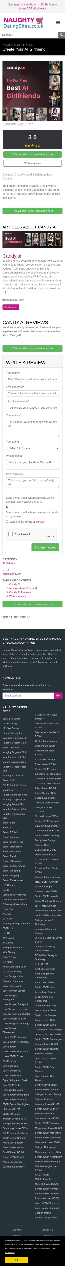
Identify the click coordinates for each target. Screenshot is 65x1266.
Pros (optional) (14, 455)
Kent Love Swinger (45, 969)
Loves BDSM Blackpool (14, 1099)
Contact (17, 1230)
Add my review (45, 547)
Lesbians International (14, 894)
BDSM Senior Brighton (14, 1138)
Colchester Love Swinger (48, 783)
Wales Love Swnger (12, 1162)
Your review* (13, 415)
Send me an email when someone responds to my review (32, 514)
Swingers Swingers (12, 947)
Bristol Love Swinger (45, 797)
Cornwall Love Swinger (47, 802)
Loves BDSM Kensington (15, 1042)
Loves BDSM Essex (12, 1056)
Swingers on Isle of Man (22, 4)
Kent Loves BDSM (44, 982)
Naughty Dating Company (16, 923)
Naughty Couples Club (14, 799)
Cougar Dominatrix (12, 733)
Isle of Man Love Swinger (48, 901)
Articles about (23, 588)
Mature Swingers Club (14, 762)
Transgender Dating (13, 1090)
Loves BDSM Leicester (32, 8)
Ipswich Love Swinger (46, 881)
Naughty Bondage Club (14, 794)
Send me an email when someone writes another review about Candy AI (30, 499)
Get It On (7, 918)
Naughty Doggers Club (14, 752)
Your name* (13, 372)
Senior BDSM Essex (45, 769)
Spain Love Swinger (45, 1015)
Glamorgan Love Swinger (48, 1029)
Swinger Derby (42, 845)
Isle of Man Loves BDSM (48, 910)
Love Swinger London (14, 990)
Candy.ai (11, 256)
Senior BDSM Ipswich (46, 896)
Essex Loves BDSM (45, 764)
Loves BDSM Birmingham (16, 1094)
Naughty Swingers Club (14, 809)
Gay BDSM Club (11, 1085)
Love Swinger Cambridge (15, 1023)
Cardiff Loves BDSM (13, 1152)
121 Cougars (9, 885)
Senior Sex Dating (12, 986)
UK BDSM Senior (11, 1114)
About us (47, 1230)
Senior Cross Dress (12, 842)
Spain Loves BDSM (45, 1020)
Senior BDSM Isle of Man (48, 915)
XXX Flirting (8, 952)
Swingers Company (12, 981)
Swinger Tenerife (44, 1053)
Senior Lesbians (11, 747)
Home (6, 44)
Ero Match (7, 962)
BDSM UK (7, 928)
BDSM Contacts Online (14, 785)
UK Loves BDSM (11, 1109)
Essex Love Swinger (45, 759)
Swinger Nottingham (45, 1147)
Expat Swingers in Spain (15, 1080)
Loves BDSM (9, 1046)
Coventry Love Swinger (47, 825)
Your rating (12, 441)
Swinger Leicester (44, 1099)
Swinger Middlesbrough (47, 1161)
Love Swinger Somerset (47, 1208)
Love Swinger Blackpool (15, 1004)
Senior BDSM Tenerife (46, 1048)
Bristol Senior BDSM (45, 793)
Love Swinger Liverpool (14, 1009)
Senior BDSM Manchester (48, 1132)
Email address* (15, 387)
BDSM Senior (48, 4)
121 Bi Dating (9, 723)
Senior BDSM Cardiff (13, 1157)
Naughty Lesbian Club (14, 742)
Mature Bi (7, 790)
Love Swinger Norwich (14, 1018)
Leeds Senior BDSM (45, 1010)
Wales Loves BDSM (12, 1142)
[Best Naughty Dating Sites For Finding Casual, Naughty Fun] (23, 22)
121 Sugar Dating (11, 971)
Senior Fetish (9, 856)
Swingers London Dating (48, 1094)
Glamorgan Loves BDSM (48, 1034)
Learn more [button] (9, 1253)
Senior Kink (8, 780)
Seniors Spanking (11, 861)
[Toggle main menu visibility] (58, 22)
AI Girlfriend (23, 45)
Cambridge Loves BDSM (15, 1128)
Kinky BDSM (41, 964)
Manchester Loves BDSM (48, 1128)
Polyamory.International (14, 904)
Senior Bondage (11, 837)
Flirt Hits (6, 933)
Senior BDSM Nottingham (48, 1156)
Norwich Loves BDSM (46, 1184)
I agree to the (26, 521)
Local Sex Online (11, 718)
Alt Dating (7, 942)
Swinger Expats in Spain (47, 877)
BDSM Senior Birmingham (16, 1104)
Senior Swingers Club (13, 866)
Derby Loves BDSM (45, 854)
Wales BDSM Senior (13, 1147)
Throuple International (14, 899)
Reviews (20, 592)
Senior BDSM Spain (45, 1024)
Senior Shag (9, 822)
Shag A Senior (9, 957)
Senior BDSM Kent (45, 987)
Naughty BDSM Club (13, 775)
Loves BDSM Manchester (15, 1051)
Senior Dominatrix (11, 851)
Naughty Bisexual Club (14, 757)
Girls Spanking (10, 1066)
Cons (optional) (15, 474)
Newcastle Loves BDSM (47, 1142)
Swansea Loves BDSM (47, 1118)
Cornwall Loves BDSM (46, 816)
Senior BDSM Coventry (47, 835)
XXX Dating (8, 938)
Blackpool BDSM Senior (15, 1123)
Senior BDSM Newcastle (48, 1137)
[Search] (61, 35)
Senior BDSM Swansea (47, 1123)
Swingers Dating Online (14, 738)
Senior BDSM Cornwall (47, 821)
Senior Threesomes (12, 880)
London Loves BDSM (46, 1084)
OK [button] (16, 1260)
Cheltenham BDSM (45, 746)
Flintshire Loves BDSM (47, 1198)
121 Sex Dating (10, 728)
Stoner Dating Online (46, 1217)
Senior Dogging (10, 875)
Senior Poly (8, 909)
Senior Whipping (11, 870)
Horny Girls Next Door (14, 966)
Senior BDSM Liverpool (47, 1193)
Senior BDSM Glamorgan (48, 1039)
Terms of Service (34, 521)
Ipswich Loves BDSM (46, 891)
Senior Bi (7, 827)
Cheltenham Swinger (46, 741)
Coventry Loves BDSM (47, 830)
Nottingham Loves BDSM (48, 1152)
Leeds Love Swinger (45, 992)
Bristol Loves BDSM (45, 788)
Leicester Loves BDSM (47, 1104)
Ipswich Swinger (43, 886)
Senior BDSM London (46, 1089)
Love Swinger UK (11, 1070)
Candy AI (14, 584)
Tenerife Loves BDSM (46, 1044)
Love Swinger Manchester (16, 1014)
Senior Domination (12, 846)
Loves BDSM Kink (11, 1075)
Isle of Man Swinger (45, 905)
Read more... (11, 307)
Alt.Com (6, 914)
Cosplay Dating (43, 1212)
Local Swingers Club (13, 976)
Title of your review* (17, 401)
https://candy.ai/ (11, 573)
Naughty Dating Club (13, 804)
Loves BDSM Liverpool (14, 1037)
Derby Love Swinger (45, 840)
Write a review (17, 596)
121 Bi (5, 890)
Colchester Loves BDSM (48, 773)
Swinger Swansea (44, 1113)
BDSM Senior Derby (45, 849)
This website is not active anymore (32, 604)
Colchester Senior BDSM (48, 778)
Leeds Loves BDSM (45, 1005)
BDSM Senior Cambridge (15, 1133)
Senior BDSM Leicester (47, 1108)
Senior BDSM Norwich (46, 1188)
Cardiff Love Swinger (13, 1166)
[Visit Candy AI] (32, 91)
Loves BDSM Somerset (47, 1203)
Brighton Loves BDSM (14, 1118)
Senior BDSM (9, 832)
